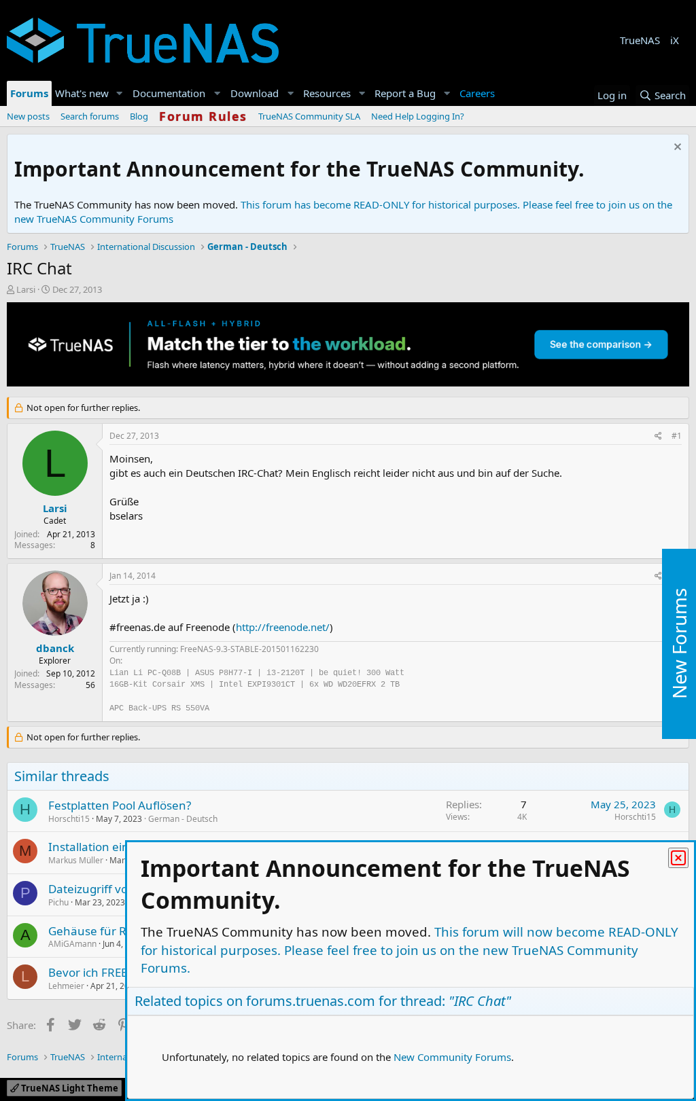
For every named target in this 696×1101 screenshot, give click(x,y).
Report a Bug (405, 93)
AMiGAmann (72, 944)
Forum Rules (203, 116)
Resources (327, 93)
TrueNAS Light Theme (68, 1088)
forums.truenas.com (310, 1001)
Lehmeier (66, 986)
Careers (477, 93)
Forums (29, 93)
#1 (677, 435)
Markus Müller (75, 860)
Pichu (58, 902)
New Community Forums (452, 1057)
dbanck (55, 648)
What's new (82, 93)
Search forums (89, 116)
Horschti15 (69, 819)
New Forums (679, 643)
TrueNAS (640, 40)
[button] (119, 93)
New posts (28, 116)
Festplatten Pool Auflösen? (119, 805)
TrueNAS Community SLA (309, 116)
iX (674, 40)
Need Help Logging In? (417, 116)
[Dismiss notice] (676, 148)
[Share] (658, 436)
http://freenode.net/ (283, 627)
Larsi (25, 289)
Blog (139, 116)
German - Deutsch (183, 819)
